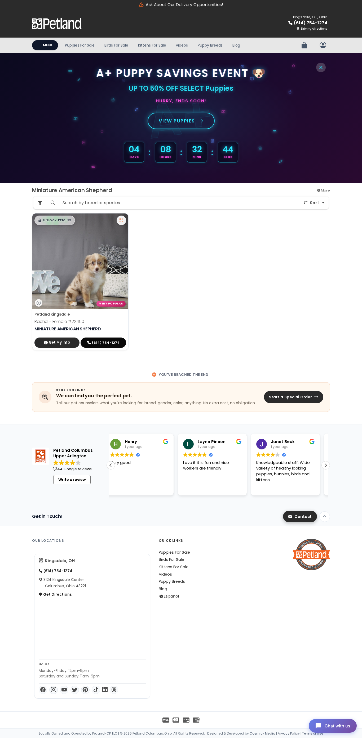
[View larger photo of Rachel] (121, 220)
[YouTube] (64, 690)
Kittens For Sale (152, 45)
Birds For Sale (116, 45)
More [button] (325, 190)
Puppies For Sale (80, 45)
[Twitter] (74, 690)
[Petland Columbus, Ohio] (57, 24)
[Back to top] (324, 516)
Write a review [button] (72, 479)
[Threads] (114, 690)
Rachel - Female (59, 321)
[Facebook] (43, 690)
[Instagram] (53, 690)
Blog (236, 45)
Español (171, 596)
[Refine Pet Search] (40, 203)
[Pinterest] (85, 690)
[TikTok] (96, 690)
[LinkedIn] (105, 690)
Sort (314, 203)
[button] (54, 220)
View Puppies (177, 121)
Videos (182, 45)
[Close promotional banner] (321, 67)
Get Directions (57, 594)
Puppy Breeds (210, 45)
